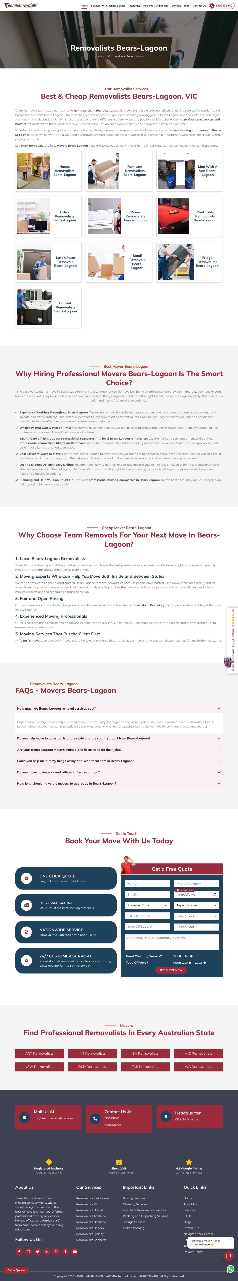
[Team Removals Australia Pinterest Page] (57, 1251)
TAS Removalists (145, 1067)
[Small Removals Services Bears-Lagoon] (106, 262)
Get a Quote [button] (16, 1270)
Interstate (134, 5)
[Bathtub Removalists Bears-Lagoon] (34, 307)
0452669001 (112, 1125)
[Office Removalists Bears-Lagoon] (33, 216)
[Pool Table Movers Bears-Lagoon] (173, 216)
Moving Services (134, 1198)
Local (198, 962)
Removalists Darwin (90, 1228)
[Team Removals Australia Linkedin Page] (47, 1251)
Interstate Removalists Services (144, 1210)
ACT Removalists (39, 1053)
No (187, 956)
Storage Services (134, 1222)
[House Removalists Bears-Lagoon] (33, 171)
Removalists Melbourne (92, 1198)
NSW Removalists (39, 1067)
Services (96, 5)
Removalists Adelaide (91, 1216)
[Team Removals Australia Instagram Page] (29, 1251)
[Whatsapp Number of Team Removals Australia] (230, 1269)
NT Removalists (93, 1053)
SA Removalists (145, 1053)
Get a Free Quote (172, 869)
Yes (175, 956)
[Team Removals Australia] (21, 6)
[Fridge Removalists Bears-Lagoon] (176, 262)
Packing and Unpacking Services (145, 1216)
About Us (190, 1204)
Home (84, 5)
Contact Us (199, 5)
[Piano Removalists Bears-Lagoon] (104, 216)
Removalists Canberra (91, 1240)
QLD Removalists (92, 1067)
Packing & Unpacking (155, 5)
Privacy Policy (193, 1252)
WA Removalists (198, 1067)
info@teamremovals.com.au (53, 1118)
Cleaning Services (135, 1204)
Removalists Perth (89, 1204)
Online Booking (133, 1228)
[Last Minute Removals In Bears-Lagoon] (34, 262)
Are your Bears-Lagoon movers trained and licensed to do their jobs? (69, 750)
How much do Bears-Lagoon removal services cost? (56, 708)
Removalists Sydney (90, 1234)
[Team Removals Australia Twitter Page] (38, 1251)
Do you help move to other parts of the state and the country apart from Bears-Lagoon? (83, 738)
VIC (108, 56)
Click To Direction (187, 1119)
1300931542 (112, 1118)
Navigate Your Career (198, 1234)
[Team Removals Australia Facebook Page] (20, 1251)
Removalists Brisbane (91, 1222)
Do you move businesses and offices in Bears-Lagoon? (58, 772)
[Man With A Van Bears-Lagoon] (176, 171)
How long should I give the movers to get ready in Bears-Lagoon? (66, 783)
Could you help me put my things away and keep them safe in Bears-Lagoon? (75, 761)
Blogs (187, 1222)
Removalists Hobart (89, 1210)
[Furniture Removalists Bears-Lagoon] (103, 171)
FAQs (187, 1216)
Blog (186, 5)
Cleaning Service (115, 5)
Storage (176, 5)
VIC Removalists (198, 1053)
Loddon (118, 56)
